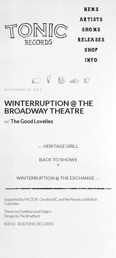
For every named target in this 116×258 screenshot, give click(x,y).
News (91, 9)
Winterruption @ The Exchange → (58, 177)
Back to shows (58, 162)
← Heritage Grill (58, 146)
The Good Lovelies (31, 121)
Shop (91, 50)
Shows (91, 30)
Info (91, 60)
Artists (91, 20)
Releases (91, 40)
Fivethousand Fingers (35, 211)
